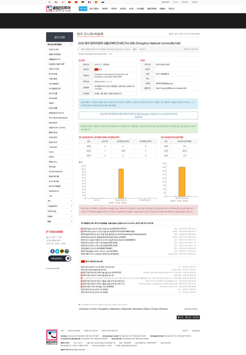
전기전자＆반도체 (55, 171)
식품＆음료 (108, 305)
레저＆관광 (53, 74)
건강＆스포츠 (54, 49)
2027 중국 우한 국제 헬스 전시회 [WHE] (98, 287)
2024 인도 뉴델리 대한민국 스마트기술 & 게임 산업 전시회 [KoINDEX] (108, 240)
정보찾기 (195, 2)
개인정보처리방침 (74, 331)
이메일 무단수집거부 (91, 331)
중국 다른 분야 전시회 (94, 261)
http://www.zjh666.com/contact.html (96, 54)
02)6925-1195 (172, 336)
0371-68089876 (162, 74)
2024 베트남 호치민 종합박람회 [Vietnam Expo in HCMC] (103, 237)
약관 (62, 331)
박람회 (50, 216)
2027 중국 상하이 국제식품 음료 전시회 (98, 275)
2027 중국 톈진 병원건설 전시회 (93, 270)
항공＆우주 (53, 142)
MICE (49, 221)
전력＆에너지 (54, 191)
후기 (49, 201)
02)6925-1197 (127, 336)
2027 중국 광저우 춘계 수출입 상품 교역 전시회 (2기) (103, 281)
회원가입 (185, 2)
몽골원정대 (166, 2)
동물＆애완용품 (54, 54)
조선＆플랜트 (54, 84)
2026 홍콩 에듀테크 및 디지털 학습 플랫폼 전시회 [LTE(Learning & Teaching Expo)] (113, 234)
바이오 (51, 152)
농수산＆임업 (54, 181)
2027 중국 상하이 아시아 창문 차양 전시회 (97, 267)
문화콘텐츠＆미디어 (56, 113)
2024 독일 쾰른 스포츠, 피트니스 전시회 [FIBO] (99, 251)
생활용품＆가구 (54, 59)
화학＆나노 (53, 162)
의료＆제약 (53, 137)
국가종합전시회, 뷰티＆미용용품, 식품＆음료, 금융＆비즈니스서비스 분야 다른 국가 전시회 (117, 223)
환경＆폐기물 (54, 176)
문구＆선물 (53, 93)
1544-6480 (80, 336)
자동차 (51, 157)
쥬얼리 (51, 103)
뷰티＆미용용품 (97, 305)
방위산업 (52, 167)
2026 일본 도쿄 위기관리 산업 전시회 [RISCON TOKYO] (104, 229)
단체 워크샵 (52, 211)
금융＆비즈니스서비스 (120, 305)
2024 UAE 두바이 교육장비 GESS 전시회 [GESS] (100, 254)
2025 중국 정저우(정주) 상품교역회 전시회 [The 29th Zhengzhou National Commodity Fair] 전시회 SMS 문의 (138, 115)
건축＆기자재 (54, 69)
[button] (180, 317)
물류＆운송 (53, 132)
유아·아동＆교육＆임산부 (58, 118)
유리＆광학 (53, 98)
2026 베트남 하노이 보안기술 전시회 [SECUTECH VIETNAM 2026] (108, 231)
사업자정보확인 (165, 343)
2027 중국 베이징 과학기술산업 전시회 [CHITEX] (101, 272)
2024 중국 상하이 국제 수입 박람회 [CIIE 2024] (99, 243)
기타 (50, 196)
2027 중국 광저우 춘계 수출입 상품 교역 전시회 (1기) (103, 284)
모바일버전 (196, 331)
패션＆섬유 (53, 123)
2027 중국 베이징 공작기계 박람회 (94, 289)
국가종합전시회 (86, 305)
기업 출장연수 (53, 206)
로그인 (175, 2)
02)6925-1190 (129, 339)
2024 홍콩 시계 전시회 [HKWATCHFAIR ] (96, 248)
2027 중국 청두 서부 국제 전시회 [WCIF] (97, 278)
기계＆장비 (53, 147)
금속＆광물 (53, 108)
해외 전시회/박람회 (55, 44)
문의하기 (185, 331)
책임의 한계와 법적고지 (110, 331)
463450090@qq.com (164, 83)
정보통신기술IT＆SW (56, 64)
